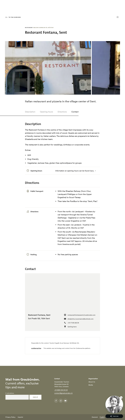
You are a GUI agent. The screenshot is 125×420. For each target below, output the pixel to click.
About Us (91, 382)
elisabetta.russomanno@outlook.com (80, 319)
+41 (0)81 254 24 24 (61, 390)
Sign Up (35, 397)
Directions (62, 111)
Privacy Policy (10, 417)
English (102, 417)
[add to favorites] (118, 17)
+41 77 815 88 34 (73, 323)
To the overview (14, 17)
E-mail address (9, 393)
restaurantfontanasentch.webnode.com (81, 315)
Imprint (20, 417)
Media (90, 385)
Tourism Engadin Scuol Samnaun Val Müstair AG (64, 343)
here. (92, 171)
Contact (75, 111)
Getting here (72, 327)
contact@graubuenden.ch (63, 393)
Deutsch (95, 417)
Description (30, 111)
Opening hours (46, 111)
